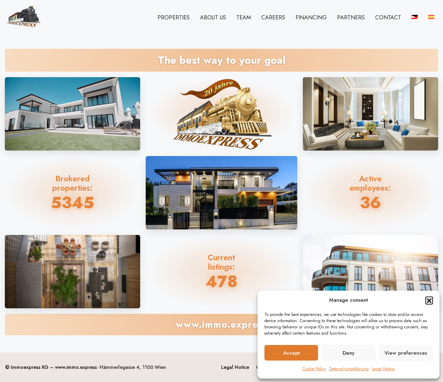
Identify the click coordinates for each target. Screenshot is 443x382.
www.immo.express (76, 367)
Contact (388, 17)
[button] (429, 300)
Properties (173, 17)
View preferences (406, 353)
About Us (213, 17)
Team (243, 17)
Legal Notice (383, 369)
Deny (348, 353)
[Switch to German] (414, 17)
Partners (351, 17)
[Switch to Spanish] (431, 17)
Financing (311, 17)
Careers (273, 17)
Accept (291, 353)
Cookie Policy (314, 369)
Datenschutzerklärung (349, 369)
